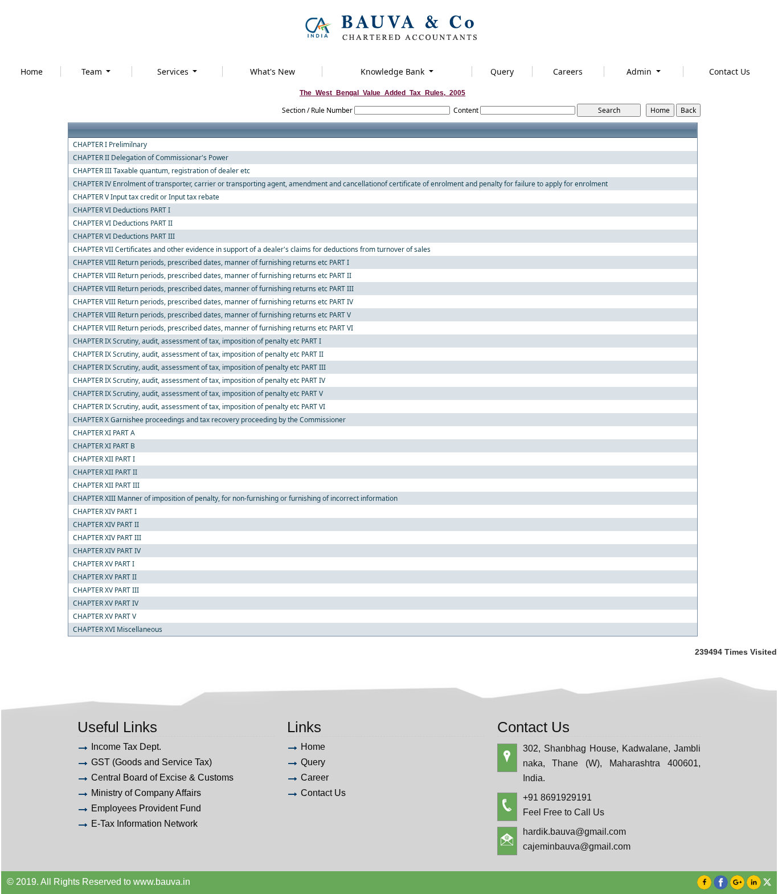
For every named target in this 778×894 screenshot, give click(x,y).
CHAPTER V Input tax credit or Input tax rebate (146, 197)
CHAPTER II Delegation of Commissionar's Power (150, 157)
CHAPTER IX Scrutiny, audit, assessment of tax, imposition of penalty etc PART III (199, 367)
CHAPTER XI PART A (104, 433)
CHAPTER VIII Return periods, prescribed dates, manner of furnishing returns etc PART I (211, 262)
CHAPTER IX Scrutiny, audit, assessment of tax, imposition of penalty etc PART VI (199, 406)
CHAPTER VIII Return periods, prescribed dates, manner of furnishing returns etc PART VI (213, 328)
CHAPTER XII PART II (105, 472)
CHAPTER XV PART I (103, 564)
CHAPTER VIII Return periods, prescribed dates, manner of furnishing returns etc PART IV (213, 302)
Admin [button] (640, 71)
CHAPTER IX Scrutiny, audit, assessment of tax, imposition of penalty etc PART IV (199, 380)
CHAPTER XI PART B (104, 446)
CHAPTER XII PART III (106, 485)
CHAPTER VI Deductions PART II (123, 223)
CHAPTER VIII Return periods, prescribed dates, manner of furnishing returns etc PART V (212, 315)
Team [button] (92, 71)
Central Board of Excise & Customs (162, 777)
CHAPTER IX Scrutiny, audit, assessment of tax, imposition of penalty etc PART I (197, 341)
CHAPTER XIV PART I (105, 511)
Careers (568, 71)
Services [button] (174, 71)
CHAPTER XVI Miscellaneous (117, 629)
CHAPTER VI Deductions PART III (124, 236)
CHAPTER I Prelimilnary (110, 144)
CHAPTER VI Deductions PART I (121, 210)
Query (502, 71)
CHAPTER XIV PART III (107, 537)
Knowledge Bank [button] (394, 71)
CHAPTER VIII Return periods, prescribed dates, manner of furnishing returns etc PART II (212, 275)
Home (32, 71)
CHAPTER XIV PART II (106, 524)
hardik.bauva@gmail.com (574, 831)
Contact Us (729, 71)
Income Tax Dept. (126, 747)
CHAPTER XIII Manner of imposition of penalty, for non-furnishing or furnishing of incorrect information (235, 498)
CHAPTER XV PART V (104, 616)
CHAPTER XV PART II (105, 577)
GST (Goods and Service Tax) (151, 762)
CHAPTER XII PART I (104, 459)
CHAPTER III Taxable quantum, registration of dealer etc (161, 170)
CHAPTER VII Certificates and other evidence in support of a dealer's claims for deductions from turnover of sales (252, 249)
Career (315, 777)
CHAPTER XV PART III (106, 590)
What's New (272, 71)
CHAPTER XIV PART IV (107, 551)
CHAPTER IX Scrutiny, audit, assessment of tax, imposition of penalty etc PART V (198, 393)
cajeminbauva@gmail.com (576, 846)
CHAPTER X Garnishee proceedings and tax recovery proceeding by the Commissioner (209, 419)
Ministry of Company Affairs (146, 793)
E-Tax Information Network (144, 823)
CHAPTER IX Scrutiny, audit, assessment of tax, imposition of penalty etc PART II (198, 354)
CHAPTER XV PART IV (105, 603)
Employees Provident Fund (146, 808)
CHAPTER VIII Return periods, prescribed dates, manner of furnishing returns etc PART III (213, 288)
